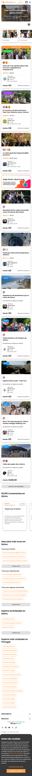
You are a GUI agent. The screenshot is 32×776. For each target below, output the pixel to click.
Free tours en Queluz (9, 695)
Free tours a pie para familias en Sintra (15, 561)
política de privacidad (16, 754)
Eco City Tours (11, 77)
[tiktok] (16, 728)
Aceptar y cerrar (16, 771)
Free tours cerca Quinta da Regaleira (14, 595)
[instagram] (2, 728)
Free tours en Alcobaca (10, 683)
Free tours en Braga (9, 662)
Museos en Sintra (8, 627)
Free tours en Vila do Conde (11, 674)
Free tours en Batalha (9, 687)
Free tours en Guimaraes (10, 666)
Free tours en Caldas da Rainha (12, 691)
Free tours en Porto (9, 646)
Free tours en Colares (9, 707)
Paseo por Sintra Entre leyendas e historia (16, 254)
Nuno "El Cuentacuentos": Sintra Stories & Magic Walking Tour (15, 422)
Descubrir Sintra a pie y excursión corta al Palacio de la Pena (16, 211)
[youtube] (9, 728)
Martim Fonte (11, 388)
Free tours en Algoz (9, 699)
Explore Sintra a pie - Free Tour (15, 381)
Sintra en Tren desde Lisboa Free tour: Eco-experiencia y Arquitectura (15, 68)
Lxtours (9, 472)
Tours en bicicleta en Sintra (11, 582)
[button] (9, 35)
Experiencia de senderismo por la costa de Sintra (16, 296)
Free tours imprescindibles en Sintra (14, 553)
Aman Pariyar (11, 220)
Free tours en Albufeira (10, 679)
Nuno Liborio (11, 431)
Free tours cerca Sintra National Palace (15, 591)
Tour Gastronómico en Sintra (12, 623)
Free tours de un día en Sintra (12, 574)
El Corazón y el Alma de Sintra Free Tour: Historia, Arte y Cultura (16, 111)
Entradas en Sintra (8, 619)
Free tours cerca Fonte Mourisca (13, 599)
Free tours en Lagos (9, 670)
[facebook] (6, 728)
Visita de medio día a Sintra (14, 464)
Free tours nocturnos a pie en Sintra (14, 578)
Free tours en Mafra (9, 703)
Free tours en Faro (8, 658)
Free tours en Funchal (9, 654)
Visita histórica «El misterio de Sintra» (14, 339)
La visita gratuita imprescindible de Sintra (16, 154)
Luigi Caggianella (12, 262)
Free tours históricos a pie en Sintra (14, 557)
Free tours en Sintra (12, 7)
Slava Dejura (11, 348)
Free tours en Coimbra (10, 650)
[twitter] (13, 728)
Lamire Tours (11, 120)
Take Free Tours (12, 163)
